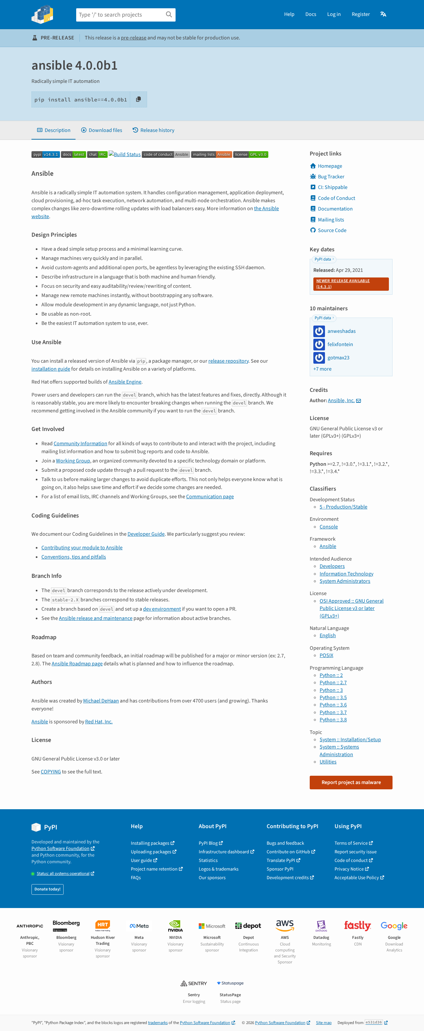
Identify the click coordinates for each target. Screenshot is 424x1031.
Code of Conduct (336, 198)
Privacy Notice (349, 869)
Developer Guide (146, 534)
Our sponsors (212, 877)
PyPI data (323, 259)
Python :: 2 (331, 675)
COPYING (51, 771)
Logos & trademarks (218, 869)
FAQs (136, 877)
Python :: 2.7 (333, 682)
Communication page (210, 496)
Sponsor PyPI (280, 869)
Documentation (335, 208)
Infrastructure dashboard (224, 851)
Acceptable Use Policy (357, 877)
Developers (332, 566)
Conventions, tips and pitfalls (73, 557)
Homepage (330, 166)
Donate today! (47, 889)
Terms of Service (351, 843)
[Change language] (384, 14)
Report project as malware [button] (351, 782)
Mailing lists (331, 219)
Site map (324, 1023)
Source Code (332, 230)
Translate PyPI (281, 860)
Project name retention (154, 869)
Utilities (328, 761)
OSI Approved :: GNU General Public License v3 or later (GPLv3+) (352, 608)
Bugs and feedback (285, 843)
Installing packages (150, 843)
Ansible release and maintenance (95, 618)
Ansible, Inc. (341, 400)
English (328, 635)
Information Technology (346, 573)
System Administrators (345, 581)
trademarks (158, 1023)
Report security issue (356, 851)
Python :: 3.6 (333, 704)
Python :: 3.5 (333, 697)
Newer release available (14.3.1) (343, 284)
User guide (141, 860)
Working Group (73, 460)
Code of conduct (351, 860)
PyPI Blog (208, 843)
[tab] (53, 130)
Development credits (288, 877)
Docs (310, 14)
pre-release (133, 37)
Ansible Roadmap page (77, 663)
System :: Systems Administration (339, 750)
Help (289, 14)
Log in (334, 14)
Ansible (39, 721)
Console (329, 526)
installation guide (50, 369)
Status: (63, 874)
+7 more (322, 369)
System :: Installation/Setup (350, 739)
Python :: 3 (331, 690)
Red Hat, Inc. (99, 721)
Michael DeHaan (101, 700)
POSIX (326, 655)
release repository (228, 361)
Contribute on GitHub (288, 851)
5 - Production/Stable (343, 507)
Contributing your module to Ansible (82, 547)
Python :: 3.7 (333, 712)
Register (361, 14)
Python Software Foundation (60, 848)
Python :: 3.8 (333, 719)
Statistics (208, 860)
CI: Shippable (332, 187)
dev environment (162, 609)
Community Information (80, 443)
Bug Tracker (331, 176)
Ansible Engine (125, 382)
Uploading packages (151, 851)
